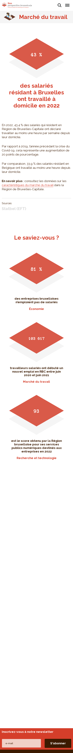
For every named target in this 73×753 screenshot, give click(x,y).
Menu (67, 3)
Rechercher (59, 3)
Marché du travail (43, 17)
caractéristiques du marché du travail (27, 185)
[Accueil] (17, 5)
